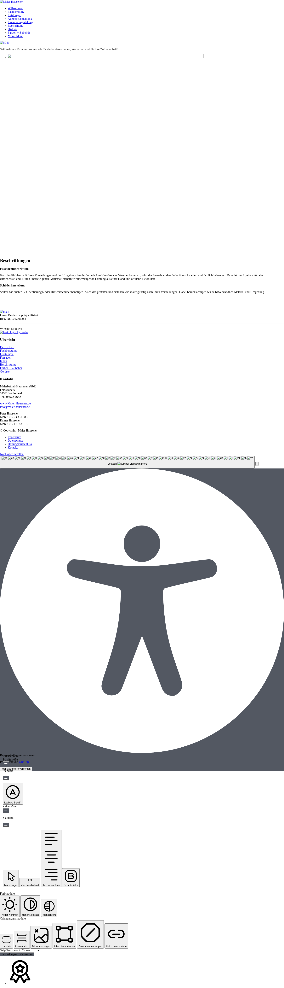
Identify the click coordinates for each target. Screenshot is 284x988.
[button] (256, 464)
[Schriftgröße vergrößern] (6, 763)
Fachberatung (8, 350)
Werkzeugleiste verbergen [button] (16, 768)
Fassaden (5, 357)
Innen (3, 361)
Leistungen (7, 354)
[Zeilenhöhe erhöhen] (6, 810)
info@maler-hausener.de (15, 407)
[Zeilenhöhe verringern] (6, 825)
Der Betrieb (7, 347)
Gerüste (4, 371)
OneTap (24, 761)
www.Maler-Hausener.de (15, 403)
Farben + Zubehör (11, 368)
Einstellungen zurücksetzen (17, 954)
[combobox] (127, 462)
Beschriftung (8, 364)
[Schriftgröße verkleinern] (6, 778)
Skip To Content (10, 950)
